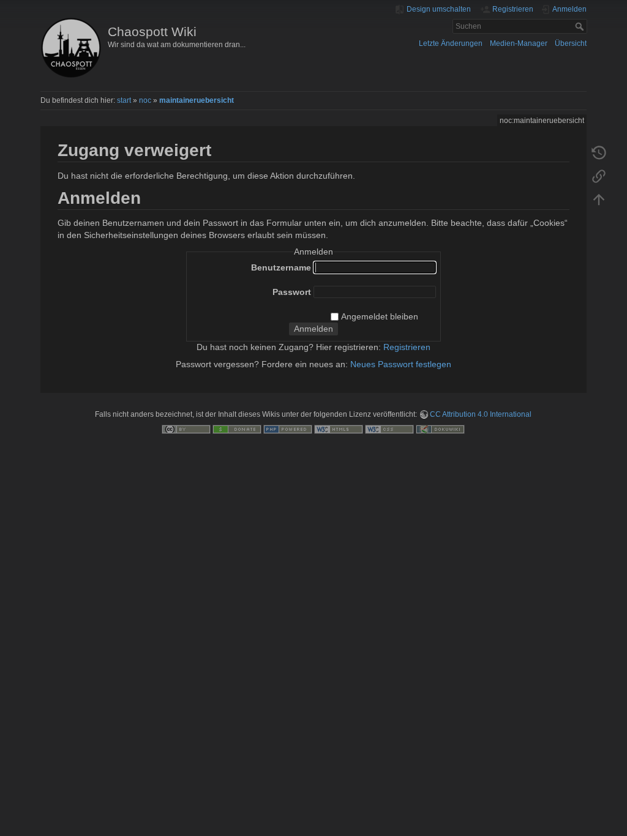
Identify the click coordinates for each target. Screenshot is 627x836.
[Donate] (236, 428)
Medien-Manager (518, 43)
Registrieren (406, 347)
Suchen (581, 26)
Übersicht (571, 43)
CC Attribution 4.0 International (480, 414)
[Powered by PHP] (287, 428)
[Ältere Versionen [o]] (599, 152)
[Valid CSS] (389, 428)
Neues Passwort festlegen (400, 364)
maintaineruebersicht (196, 100)
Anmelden (313, 329)
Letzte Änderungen (450, 43)
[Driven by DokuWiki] (440, 428)
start (124, 100)
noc (145, 100)
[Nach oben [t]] (599, 199)
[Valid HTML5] (338, 428)
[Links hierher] (599, 175)
